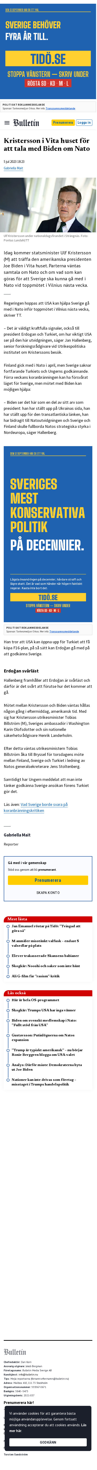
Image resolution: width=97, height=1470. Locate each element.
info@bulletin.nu (28, 1374)
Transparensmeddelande (60, 108)
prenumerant (47, 870)
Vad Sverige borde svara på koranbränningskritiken (36, 807)
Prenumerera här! (19, 1402)
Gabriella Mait (13, 168)
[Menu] (7, 123)
